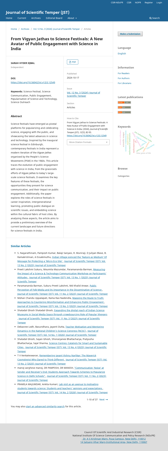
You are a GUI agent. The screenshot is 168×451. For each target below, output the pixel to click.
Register (149, 2)
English (122, 53)
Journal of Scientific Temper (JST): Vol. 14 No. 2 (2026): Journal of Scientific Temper (62, 392)
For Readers (123, 73)
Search (156, 18)
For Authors (123, 78)
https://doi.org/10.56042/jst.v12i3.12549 (33, 82)
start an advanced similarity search (45, 406)
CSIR (129, 2)
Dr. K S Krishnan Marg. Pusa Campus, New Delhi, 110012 (114, 438)
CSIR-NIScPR (117, 2)
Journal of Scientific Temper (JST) (37, 12)
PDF (74, 61)
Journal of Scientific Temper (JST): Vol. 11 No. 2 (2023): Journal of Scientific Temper (62, 293)
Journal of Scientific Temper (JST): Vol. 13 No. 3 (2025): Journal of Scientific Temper (62, 306)
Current (22, 18)
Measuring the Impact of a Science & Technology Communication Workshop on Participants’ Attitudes (61, 273)
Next (102, 399)
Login (159, 2)
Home (9, 18)
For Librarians (124, 83)
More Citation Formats (80, 142)
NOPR (138, 2)
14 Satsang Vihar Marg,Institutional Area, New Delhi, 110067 (113, 442)
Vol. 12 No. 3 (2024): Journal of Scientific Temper (56, 28)
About (71, 18)
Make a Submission (130, 33)
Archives (36, 18)
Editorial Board (54, 18)
